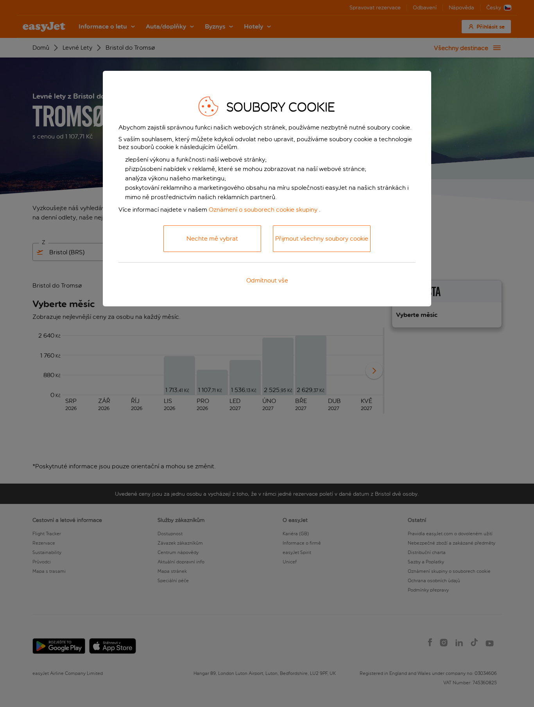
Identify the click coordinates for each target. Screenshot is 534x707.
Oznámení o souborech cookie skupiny (263, 209)
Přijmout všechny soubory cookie (321, 238)
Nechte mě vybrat (212, 238)
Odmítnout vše (267, 280)
